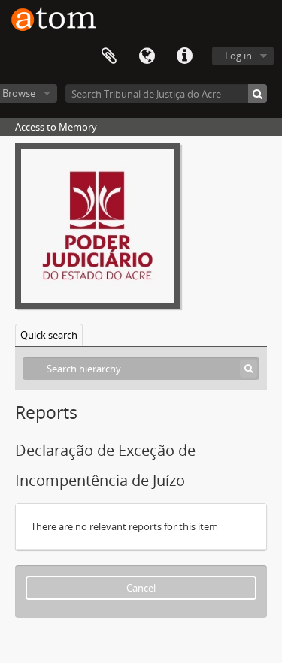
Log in (238, 55)
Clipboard (109, 56)
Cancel (141, 588)
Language (146, 56)
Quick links (184, 56)
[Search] (257, 93)
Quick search (48, 335)
